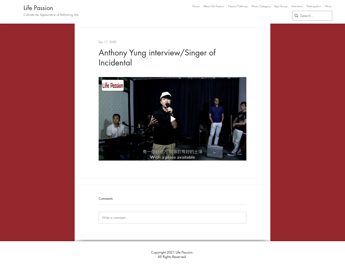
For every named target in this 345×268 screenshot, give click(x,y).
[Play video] (172, 118)
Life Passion (38, 8)
